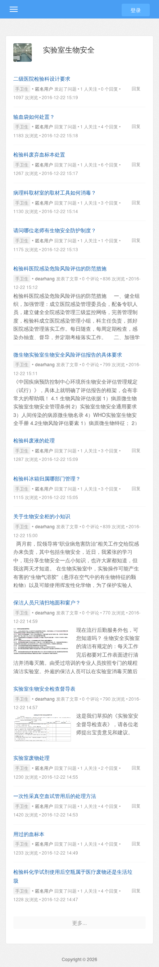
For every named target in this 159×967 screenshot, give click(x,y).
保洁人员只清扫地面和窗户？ (47, 602)
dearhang (45, 278)
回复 (136, 88)
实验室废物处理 (31, 757)
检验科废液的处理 (34, 440)
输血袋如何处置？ (34, 116)
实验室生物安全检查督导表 (44, 688)
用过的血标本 (28, 834)
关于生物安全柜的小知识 (41, 516)
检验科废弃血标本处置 (39, 154)
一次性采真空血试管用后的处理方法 (54, 795)
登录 (136, 10)
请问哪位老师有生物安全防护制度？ (54, 230)
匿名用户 (44, 88)
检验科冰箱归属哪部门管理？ (47, 478)
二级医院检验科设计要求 (41, 78)
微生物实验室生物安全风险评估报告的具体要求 (67, 354)
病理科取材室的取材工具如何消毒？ (54, 192)
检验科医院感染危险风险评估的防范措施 (59, 268)
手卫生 (21, 88)
